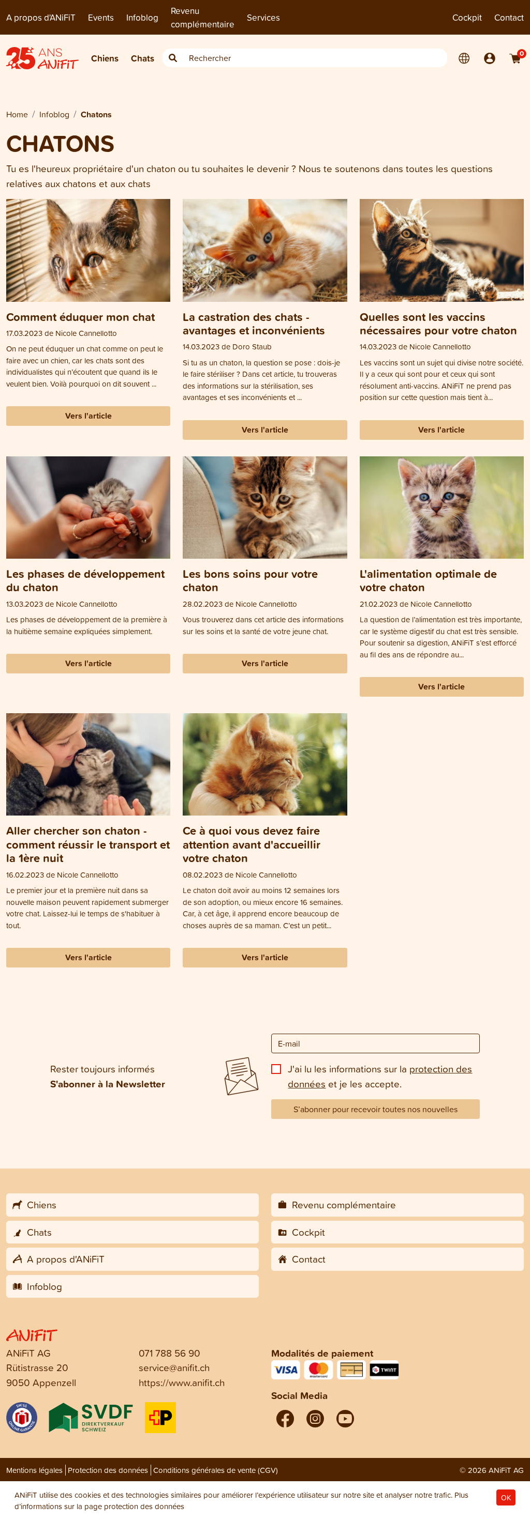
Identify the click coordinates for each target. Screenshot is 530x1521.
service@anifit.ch (174, 1367)
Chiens (105, 58)
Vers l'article (88, 416)
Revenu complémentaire (202, 17)
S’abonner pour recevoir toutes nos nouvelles (375, 1109)
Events (101, 17)
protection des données (144, 1506)
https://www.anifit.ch (182, 1382)
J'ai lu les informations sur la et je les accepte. (380, 1076)
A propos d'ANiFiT (41, 17)
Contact (509, 17)
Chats (142, 58)
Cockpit (467, 17)
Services (263, 17)
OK (506, 1497)
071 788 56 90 (169, 1353)
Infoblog (142, 17)
